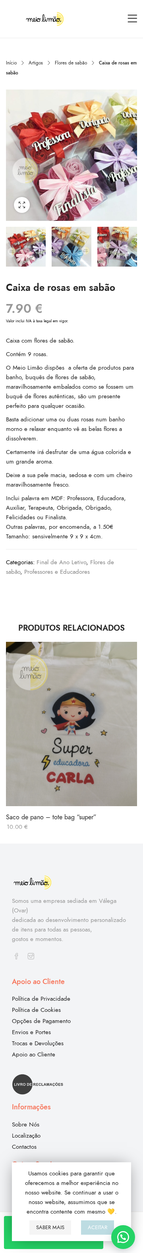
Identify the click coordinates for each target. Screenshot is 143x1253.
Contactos (24, 1147)
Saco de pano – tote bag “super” (51, 817)
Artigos (36, 63)
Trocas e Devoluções (38, 1043)
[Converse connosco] (123, 1237)
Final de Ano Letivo (61, 562)
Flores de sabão (71, 63)
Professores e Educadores (57, 572)
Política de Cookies (36, 1010)
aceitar (97, 1227)
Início (11, 63)
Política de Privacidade (41, 999)
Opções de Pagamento (41, 1021)
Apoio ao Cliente (33, 1054)
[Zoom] (22, 205)
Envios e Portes (31, 1032)
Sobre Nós (25, 1124)
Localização (26, 1136)
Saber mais (50, 1227)
